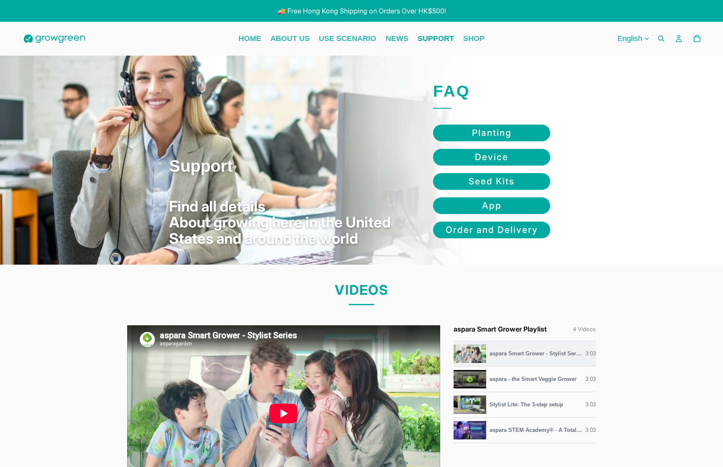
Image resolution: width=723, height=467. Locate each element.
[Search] (661, 39)
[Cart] (697, 39)
